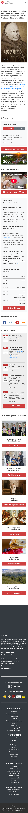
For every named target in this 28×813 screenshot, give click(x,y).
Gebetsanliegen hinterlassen (14, 149)
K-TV (14, 742)
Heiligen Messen (14, 308)
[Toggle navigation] (25, 2)
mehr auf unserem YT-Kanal (15, 192)
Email (20, 128)
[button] (3, 810)
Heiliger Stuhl (14, 754)
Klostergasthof (14, 716)
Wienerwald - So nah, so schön (14, 787)
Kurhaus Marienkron (14, 792)
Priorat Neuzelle (14, 768)
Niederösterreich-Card (14, 785)
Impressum (19, 810)
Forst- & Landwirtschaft (14, 593)
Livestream (14, 718)
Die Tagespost (14, 745)
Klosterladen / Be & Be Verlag (14, 714)
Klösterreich (14, 780)
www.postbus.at (8, 666)
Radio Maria (14, 756)
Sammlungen (14, 725)
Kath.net (14, 759)
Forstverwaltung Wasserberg (14, 730)
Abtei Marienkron (14, 794)
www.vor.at (11, 663)
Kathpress (14, 747)
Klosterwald (14, 766)
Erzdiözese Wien (14, 738)
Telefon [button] (9, 128)
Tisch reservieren (14, 564)
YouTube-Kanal (19, 339)
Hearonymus (6, 238)
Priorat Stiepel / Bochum (14, 771)
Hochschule (14, 711)
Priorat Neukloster (14, 773)
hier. (18, 263)
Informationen (14, 446)
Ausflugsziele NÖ (14, 782)
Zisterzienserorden (14, 752)
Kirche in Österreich (14, 749)
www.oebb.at (7, 668)
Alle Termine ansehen (14, 406)
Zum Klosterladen (14, 475)
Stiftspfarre (14, 723)
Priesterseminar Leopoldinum (14, 721)
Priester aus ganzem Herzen (14, 505)
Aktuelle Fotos (14, 534)
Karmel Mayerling (14, 775)
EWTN (14, 740)
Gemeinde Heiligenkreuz (14, 789)
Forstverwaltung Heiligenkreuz (14, 728)
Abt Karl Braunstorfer (14, 778)
